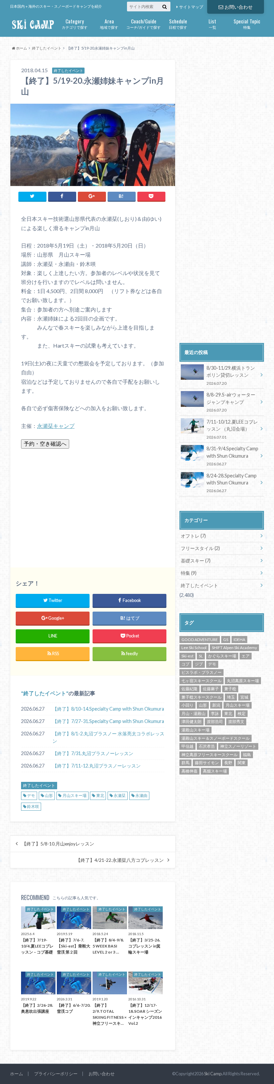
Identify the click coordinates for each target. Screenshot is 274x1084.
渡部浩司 (215, 721)
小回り (187, 705)
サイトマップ (191, 6)
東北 (100, 795)
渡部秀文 (236, 721)
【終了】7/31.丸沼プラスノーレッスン (92, 753)
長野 (228, 762)
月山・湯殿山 (193, 713)
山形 (49, 795)
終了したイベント (44, 693)
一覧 (212, 23)
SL (201, 655)
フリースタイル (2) (200, 548)
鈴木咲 (33, 806)
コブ (185, 663)
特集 (247, 23)
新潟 (216, 705)
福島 (247, 754)
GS (225, 639)
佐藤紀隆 (189, 688)
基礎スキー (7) (196, 560)
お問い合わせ (239, 7)
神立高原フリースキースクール (209, 754)
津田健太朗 (191, 721)
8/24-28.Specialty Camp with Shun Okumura (232, 483)
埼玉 (231, 697)
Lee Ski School (194, 647)
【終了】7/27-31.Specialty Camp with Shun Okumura (108, 721)
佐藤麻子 (211, 688)
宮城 (244, 697)
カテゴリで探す (75, 23)
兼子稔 (230, 688)
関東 (242, 762)
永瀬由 (141, 795)
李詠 (215, 713)
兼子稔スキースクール (201, 697)
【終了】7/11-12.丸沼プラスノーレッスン (96, 766)
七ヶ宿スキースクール (201, 680)
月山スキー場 (74, 795)
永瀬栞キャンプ (56, 426)
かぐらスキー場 (222, 655)
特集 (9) (188, 573)
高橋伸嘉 (189, 771)
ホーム (16, 1073)
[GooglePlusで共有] (92, 196)
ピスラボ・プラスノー (201, 672)
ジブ (199, 663)
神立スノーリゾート (238, 746)
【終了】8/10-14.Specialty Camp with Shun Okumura (108, 709)
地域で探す (109, 23)
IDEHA (239, 639)
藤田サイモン (207, 762)
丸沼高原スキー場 (243, 680)
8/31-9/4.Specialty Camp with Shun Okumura (232, 456)
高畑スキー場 (215, 771)
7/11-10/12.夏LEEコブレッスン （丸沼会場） (232, 429)
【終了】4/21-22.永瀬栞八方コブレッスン (120, 860)
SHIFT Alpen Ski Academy (234, 647)
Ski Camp (213, 1073)
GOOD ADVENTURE (199, 639)
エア (246, 655)
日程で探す (178, 23)
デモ (31, 795)
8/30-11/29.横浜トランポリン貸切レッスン (231, 375)
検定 (242, 713)
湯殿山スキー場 (195, 729)
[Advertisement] (92, 504)
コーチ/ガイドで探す (143, 23)
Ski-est (187, 655)
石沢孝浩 (207, 746)
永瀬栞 (120, 795)
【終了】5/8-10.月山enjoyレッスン (58, 843)
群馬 (185, 762)
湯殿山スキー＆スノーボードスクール (215, 738)
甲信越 (187, 746)
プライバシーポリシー (56, 1073)
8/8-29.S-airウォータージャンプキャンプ (231, 402)
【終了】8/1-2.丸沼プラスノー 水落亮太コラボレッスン (108, 737)
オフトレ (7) (193, 536)
